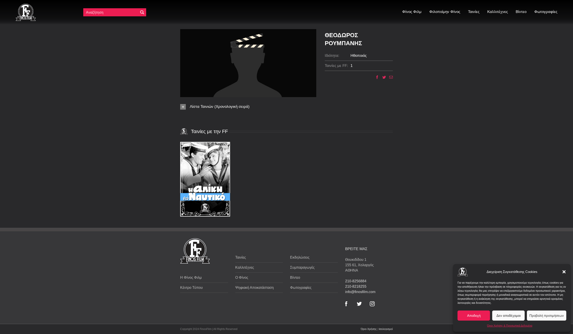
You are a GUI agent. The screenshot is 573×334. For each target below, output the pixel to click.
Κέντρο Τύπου (191, 287)
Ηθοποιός (359, 55)
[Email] (389, 77)
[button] (564, 272)
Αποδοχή (474, 315)
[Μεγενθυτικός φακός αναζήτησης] (142, 12)
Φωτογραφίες (301, 287)
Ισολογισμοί (386, 329)
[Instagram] (372, 303)
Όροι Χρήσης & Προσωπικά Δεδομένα (509, 325)
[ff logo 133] (26, 5)
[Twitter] (382, 77)
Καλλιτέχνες (244, 267)
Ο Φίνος (241, 277)
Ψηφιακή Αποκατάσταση (254, 287)
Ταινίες (240, 257)
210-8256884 (355, 281)
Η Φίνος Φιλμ (191, 277)
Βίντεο (295, 277)
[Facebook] (375, 77)
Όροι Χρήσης (369, 329)
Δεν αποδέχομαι (508, 315)
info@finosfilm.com (360, 292)
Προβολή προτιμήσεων (546, 315)
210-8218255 (355, 286)
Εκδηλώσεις (300, 257)
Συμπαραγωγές (302, 267)
